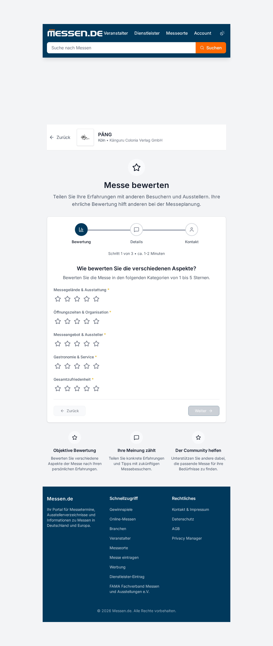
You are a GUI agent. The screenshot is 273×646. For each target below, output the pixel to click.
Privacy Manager (187, 538)
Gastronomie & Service (75, 357)
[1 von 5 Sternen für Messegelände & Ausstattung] (58, 299)
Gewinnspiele (121, 509)
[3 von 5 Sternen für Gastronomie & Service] (77, 366)
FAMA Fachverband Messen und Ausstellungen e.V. (134, 589)
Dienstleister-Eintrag (127, 576)
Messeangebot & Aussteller (80, 334)
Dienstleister (147, 33)
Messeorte (177, 33)
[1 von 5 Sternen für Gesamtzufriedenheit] (58, 388)
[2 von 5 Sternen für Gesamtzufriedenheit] (67, 388)
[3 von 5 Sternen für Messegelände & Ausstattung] (77, 299)
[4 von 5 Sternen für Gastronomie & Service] (86, 366)
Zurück (73, 410)
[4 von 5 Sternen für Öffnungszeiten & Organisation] (86, 321)
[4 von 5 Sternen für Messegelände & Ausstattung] (86, 299)
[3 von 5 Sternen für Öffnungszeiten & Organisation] (77, 321)
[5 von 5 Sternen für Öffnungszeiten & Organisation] (96, 321)
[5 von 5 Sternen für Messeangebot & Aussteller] (96, 343)
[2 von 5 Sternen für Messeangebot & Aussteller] (67, 343)
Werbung (118, 567)
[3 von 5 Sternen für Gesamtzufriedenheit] (77, 388)
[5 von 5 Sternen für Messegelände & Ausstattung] (96, 299)
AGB (176, 528)
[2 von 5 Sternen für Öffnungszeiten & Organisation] (67, 321)
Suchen (214, 47)
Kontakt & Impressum (190, 509)
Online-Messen (123, 519)
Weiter (200, 410)
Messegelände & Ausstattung (81, 289)
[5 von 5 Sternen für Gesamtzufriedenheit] (96, 388)
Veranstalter (116, 33)
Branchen (118, 528)
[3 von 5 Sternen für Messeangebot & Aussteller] (77, 343)
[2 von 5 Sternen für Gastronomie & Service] (67, 366)
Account (202, 33)
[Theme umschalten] (222, 33)
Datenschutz (183, 519)
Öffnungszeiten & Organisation (82, 312)
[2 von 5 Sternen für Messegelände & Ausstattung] (67, 299)
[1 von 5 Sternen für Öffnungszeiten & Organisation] (58, 321)
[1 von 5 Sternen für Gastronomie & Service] (58, 366)
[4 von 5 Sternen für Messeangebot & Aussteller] (86, 343)
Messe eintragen (124, 557)
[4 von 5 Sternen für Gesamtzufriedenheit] (86, 388)
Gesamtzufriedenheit (74, 379)
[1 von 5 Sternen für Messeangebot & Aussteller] (58, 343)
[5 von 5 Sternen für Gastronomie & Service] (96, 366)
